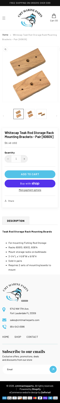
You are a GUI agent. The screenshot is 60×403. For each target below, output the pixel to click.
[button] (3, 18)
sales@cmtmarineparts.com (24, 319)
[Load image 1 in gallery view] (19, 114)
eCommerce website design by (25, 392)
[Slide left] (3, 115)
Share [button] (11, 200)
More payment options (30, 189)
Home (5, 34)
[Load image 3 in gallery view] (42, 114)
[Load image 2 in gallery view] (30, 114)
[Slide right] (56, 115)
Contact (32, 336)
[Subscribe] (53, 369)
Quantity (10, 152)
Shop (17, 336)
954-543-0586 (17, 326)
